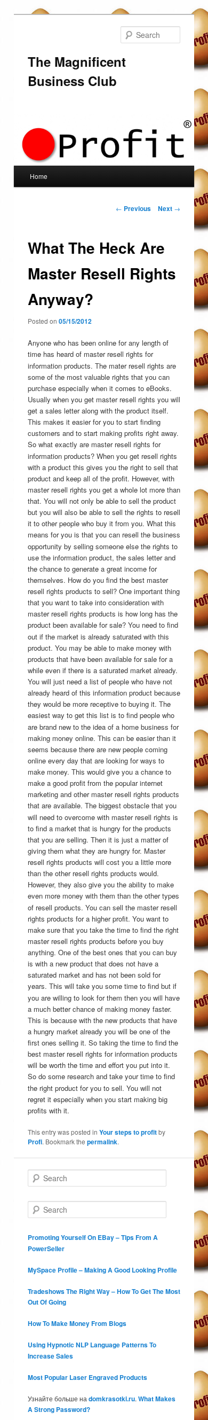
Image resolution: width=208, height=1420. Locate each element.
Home (38, 176)
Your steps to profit (128, 1132)
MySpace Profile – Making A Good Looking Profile (102, 1270)
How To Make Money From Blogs (77, 1323)
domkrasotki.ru (112, 1398)
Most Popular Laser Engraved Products (87, 1377)
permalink (102, 1141)
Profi (35, 1141)
